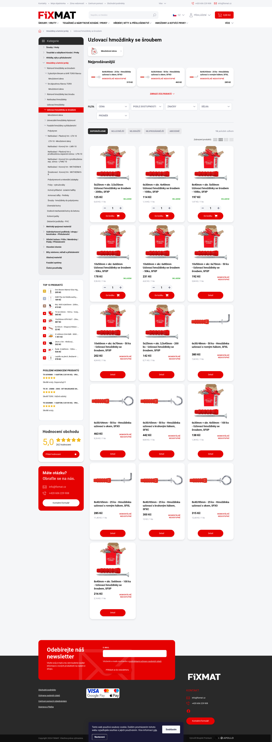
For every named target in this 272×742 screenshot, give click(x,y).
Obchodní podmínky (116, 3)
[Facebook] (188, 710)
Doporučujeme (98, 131)
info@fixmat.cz (57, 486)
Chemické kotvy (54, 206)
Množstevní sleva (56, 79)
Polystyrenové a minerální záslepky (63, 179)
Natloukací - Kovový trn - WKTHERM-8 (64, 167)
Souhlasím (171, 729)
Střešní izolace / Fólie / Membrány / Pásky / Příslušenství (62, 240)
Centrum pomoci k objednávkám (52, 701)
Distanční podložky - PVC (58, 221)
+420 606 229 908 (59, 493)
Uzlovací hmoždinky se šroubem (61, 110)
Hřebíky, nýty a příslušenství (58, 58)
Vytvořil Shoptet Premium (200, 738)
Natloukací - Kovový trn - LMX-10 (62, 146)
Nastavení (99, 737)
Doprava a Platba (46, 707)
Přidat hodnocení (53, 454)
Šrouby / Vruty (52, 47)
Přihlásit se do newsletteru (117, 670)
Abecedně (174, 131)
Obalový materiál (54, 257)
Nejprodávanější (155, 131)
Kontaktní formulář (61, 503)
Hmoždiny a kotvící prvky (57, 63)
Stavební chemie (53, 247)
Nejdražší (135, 131)
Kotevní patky (53, 216)
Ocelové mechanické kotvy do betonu (63, 211)
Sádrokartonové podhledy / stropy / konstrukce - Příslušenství (62, 233)
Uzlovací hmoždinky (55, 105)
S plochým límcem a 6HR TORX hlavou (64, 73)
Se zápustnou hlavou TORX (60, 84)
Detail (210, 295)
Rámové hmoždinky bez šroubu (61, 94)
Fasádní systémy (53, 263)
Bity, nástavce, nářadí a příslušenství (62, 252)
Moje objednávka (58, 3)
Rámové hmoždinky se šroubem (61, 68)
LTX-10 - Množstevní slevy (59, 141)
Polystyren (52, 131)
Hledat (155, 15)
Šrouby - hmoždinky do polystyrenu (63, 200)
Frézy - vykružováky (56, 185)
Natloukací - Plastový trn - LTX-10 (62, 136)
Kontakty (42, 3)
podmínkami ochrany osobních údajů (145, 661)
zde (155, 730)
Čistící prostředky (54, 268)
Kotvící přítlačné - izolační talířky (62, 190)
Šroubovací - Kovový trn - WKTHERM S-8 (65, 173)
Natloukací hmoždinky (57, 99)
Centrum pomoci (95, 3)
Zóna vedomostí (77, 3)
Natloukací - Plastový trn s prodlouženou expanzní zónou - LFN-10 (65, 153)
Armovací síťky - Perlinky (58, 195)
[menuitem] (49, 23)
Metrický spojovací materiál (58, 226)
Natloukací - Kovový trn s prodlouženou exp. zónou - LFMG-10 (65, 160)
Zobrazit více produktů (161, 94)
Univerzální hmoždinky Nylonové (61, 120)
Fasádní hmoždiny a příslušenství (61, 125)
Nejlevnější (117, 131)
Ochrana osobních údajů (49, 695)
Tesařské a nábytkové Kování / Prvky (62, 52)
